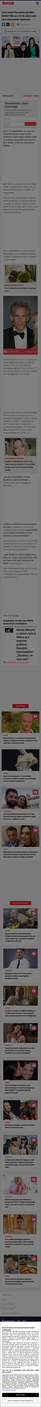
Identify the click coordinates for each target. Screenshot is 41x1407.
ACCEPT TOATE (20, 1395)
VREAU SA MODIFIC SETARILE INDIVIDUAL (20, 1401)
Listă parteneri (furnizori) (9, 1390)
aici (15, 1357)
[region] (20, 1364)
